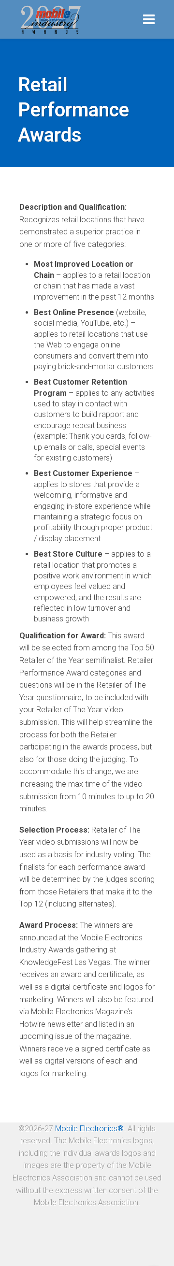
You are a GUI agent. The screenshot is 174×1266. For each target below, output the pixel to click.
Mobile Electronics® (89, 1128)
